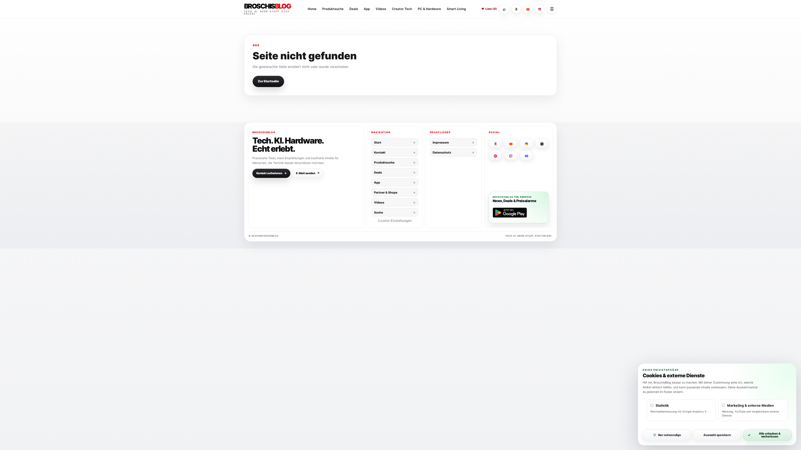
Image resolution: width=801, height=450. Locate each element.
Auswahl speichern (717, 435)
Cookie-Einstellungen (395, 221)
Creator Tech (402, 9)
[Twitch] (511, 155)
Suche (378, 212)
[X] (542, 143)
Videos (381, 9)
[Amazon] (516, 9)
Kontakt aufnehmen (271, 173)
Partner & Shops (385, 192)
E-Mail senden (307, 173)
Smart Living (456, 9)
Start (377, 142)
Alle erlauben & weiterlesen (764, 435)
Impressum (441, 142)
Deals (353, 9)
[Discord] (526, 155)
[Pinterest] (495, 155)
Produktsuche (333, 9)
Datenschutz (442, 152)
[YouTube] (528, 9)
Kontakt (379, 152)
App (367, 9)
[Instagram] (539, 9)
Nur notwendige (667, 435)
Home (312, 9)
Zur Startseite (268, 81)
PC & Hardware (429, 9)
